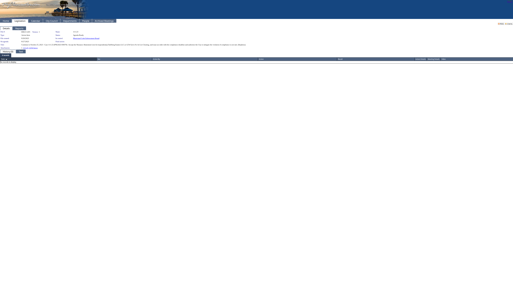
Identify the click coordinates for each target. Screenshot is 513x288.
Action (261, 59)
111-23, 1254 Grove (30, 48)
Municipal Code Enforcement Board (86, 38)
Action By (156, 59)
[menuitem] (5, 55)
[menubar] (5, 55)
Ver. (99, 59)
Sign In (509, 2)
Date (3, 59)
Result (340, 59)
